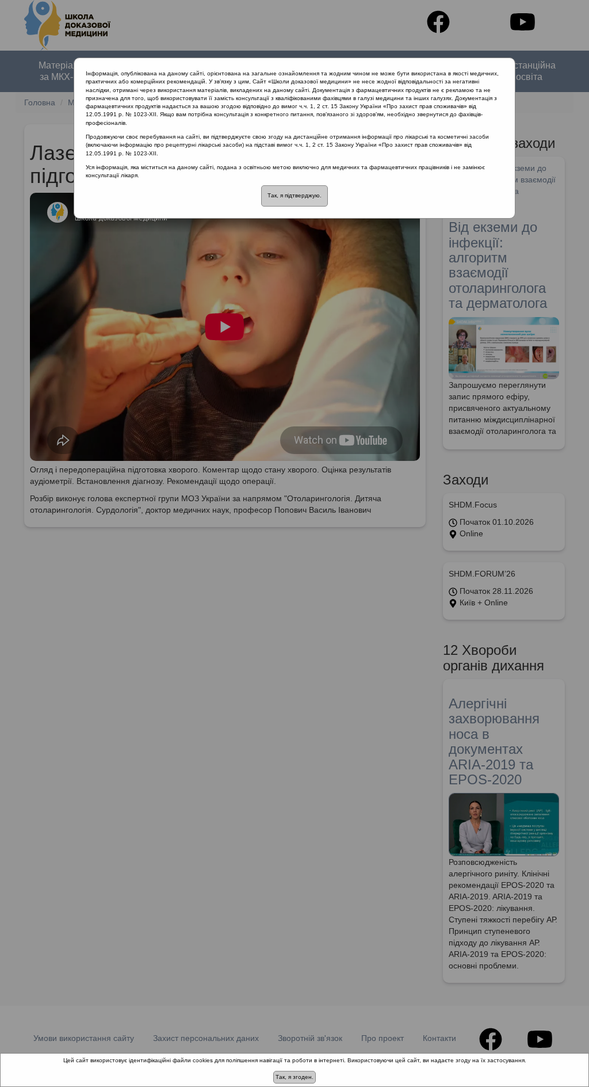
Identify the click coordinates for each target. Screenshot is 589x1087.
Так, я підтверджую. (294, 195)
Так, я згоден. (294, 1077)
